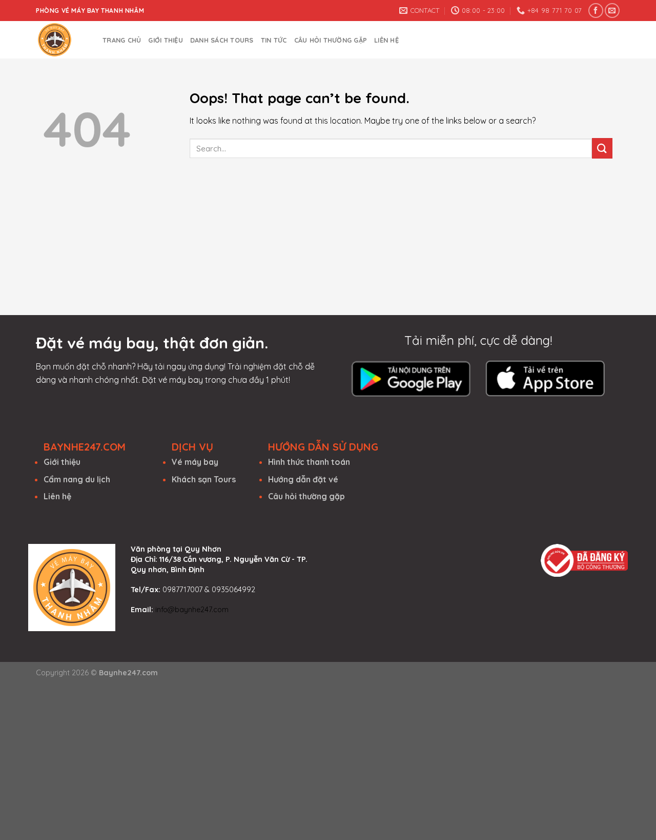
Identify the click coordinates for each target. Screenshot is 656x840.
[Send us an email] (612, 10)
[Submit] (602, 148)
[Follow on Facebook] (595, 10)
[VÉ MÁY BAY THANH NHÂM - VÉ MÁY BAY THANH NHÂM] (61, 39)
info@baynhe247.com (192, 609)
